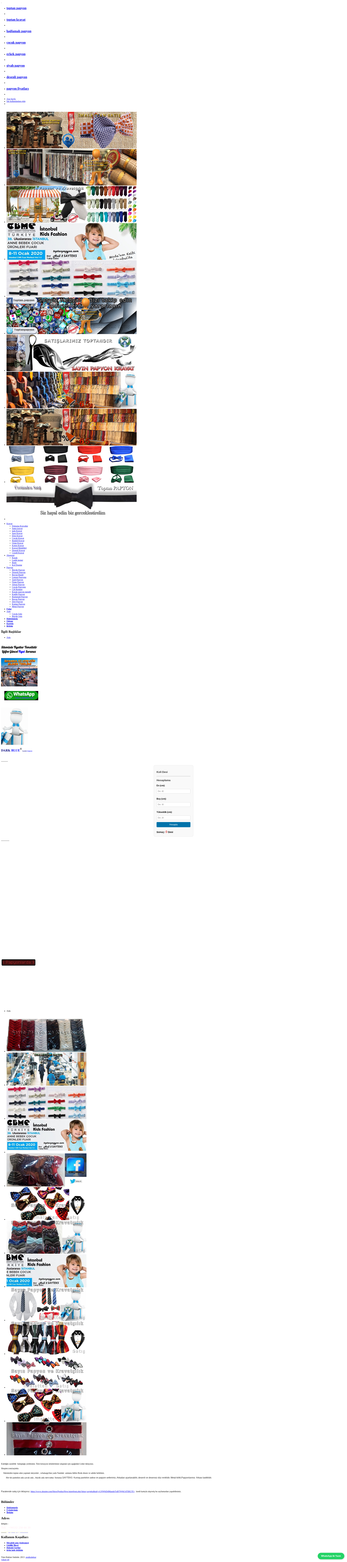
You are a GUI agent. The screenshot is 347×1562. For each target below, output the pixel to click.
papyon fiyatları (18, 88)
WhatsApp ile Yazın (331, 1556)
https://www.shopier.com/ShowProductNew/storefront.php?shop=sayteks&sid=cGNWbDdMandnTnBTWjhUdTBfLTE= (83, 1491)
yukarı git (5, 1559)
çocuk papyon (16, 42)
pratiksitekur (31, 1557)
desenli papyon (17, 77)
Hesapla (173, 824)
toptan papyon (16, 8)
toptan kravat (16, 19)
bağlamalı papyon (19, 31)
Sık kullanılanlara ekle (16, 101)
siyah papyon (16, 65)
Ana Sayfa (11, 99)
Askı (9, 637)
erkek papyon (16, 54)
